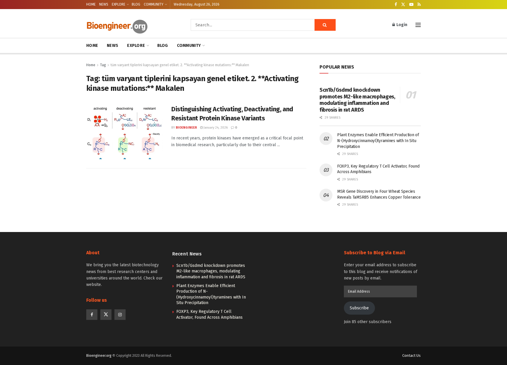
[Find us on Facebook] (396, 4)
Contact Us (411, 355)
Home (90, 65)
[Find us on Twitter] (403, 4)
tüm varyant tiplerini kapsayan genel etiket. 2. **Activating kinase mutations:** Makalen (180, 65)
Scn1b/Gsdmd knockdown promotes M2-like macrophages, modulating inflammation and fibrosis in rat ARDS (357, 100)
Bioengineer (186, 127)
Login (401, 24)
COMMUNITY (153, 4)
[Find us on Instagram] (120, 314)
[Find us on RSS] (419, 4)
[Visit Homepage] (130, 25)
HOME (91, 4)
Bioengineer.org (98, 356)
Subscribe (359, 308)
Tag (103, 65)
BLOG (136, 4)
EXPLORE (118, 4)
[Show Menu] (418, 25)
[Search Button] (325, 25)
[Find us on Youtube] (411, 4)
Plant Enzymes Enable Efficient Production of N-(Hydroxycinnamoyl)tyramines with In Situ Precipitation (378, 140)
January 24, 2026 (215, 127)
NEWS (103, 4)
